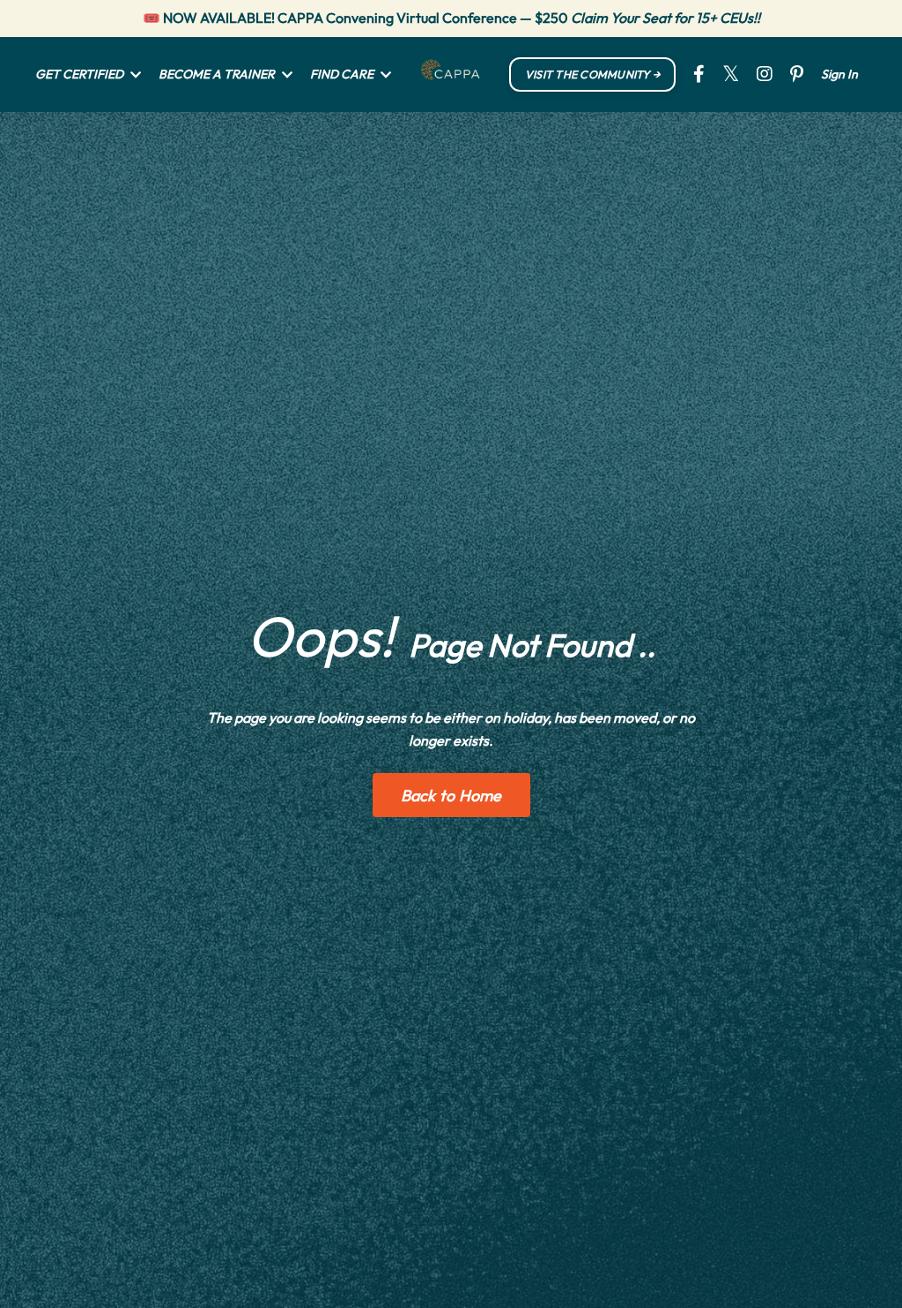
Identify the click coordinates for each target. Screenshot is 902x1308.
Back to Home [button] (451, 795)
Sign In (839, 74)
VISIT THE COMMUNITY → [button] (592, 74)
